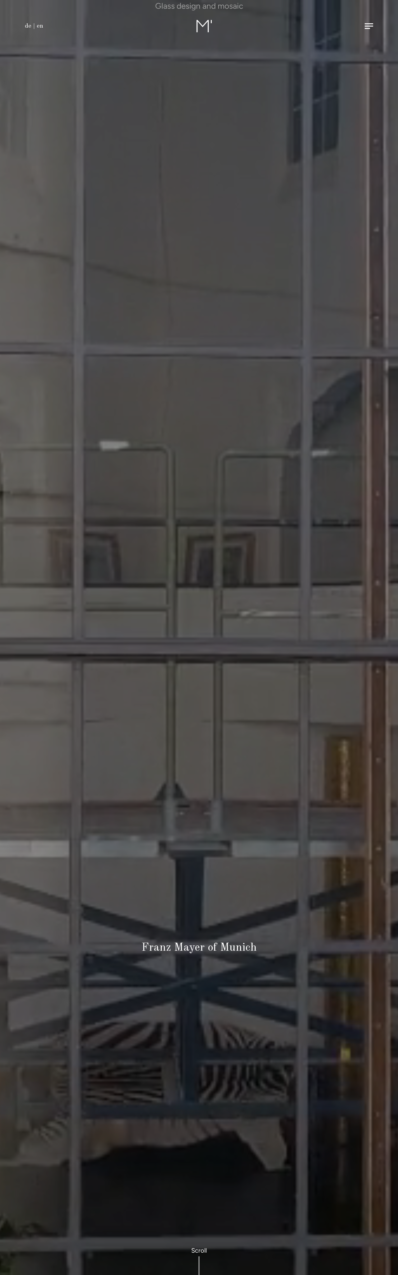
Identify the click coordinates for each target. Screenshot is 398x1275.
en (40, 26)
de (28, 26)
